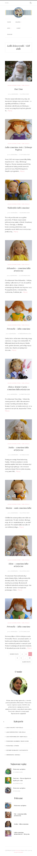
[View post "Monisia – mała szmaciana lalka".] (18, 490)
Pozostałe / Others (12, 745)
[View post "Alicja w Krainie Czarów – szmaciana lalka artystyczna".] (18, 369)
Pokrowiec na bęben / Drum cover (17, 741)
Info (8, 28)
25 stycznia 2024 (24, 631)
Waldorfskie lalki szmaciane (18, 208)
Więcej (10, 111)
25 (30, 658)
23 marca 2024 (24, 454)
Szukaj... (7, 2)
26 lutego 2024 (24, 513)
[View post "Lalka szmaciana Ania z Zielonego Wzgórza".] (18, 129)
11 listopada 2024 (24, 275)
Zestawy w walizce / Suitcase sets (17, 750)
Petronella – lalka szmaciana (18, 328)
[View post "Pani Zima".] (18, 71)
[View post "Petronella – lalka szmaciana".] (18, 311)
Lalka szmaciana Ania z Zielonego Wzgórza (18, 148)
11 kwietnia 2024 (24, 394)
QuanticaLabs (18, 852)
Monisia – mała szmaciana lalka (18, 508)
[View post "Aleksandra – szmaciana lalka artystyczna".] (18, 250)
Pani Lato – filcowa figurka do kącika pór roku (22, 779)
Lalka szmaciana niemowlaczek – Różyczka (21, 833)
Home (9, 22)
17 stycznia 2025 (24, 154)
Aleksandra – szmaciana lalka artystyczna (19, 269)
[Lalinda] (18, 12)
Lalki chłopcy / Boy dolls (14, 727)
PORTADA (18, 850)
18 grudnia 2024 (24, 212)
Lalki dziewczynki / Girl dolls (18, 85)
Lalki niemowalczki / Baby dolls (16, 736)
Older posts (26, 662)
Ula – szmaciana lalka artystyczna (20, 814)
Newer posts (14, 654)
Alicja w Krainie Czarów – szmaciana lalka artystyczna (18, 388)
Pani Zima (18, 89)
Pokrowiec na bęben (19, 769)
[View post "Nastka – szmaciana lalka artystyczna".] (18, 429)
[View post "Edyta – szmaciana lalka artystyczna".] (18, 546)
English (9, 34)
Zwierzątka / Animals (13, 754)
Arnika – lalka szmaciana (21, 824)
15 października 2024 (24, 333)
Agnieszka (13, 94)
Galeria (17, 22)
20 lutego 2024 (24, 571)
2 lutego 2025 (24, 94)
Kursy (18, 28)
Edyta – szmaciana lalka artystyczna (18, 564)
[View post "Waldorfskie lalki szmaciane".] (18, 190)
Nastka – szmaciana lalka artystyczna (18, 448)
